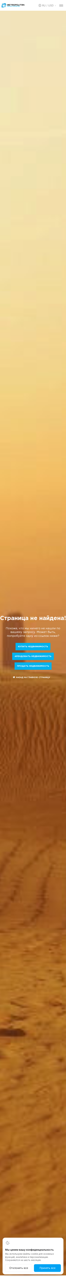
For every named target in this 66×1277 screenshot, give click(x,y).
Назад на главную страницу (33, 677)
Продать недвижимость (33, 666)
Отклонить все (18, 1267)
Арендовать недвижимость (33, 656)
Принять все (47, 1267)
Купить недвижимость (33, 647)
